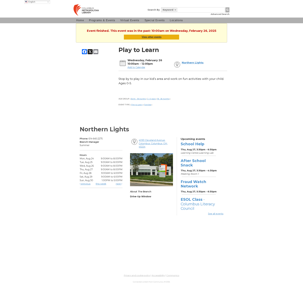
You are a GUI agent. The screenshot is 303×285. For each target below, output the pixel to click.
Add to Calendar (136, 67)
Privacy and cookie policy (137, 275)
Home (80, 20)
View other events (151, 37)
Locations (176, 20)
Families (147, 105)
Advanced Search (220, 14)
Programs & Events (102, 20)
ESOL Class (198, 204)
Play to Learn (137, 105)
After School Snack (193, 162)
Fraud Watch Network (193, 183)
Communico (172, 275)
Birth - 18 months (138, 99)
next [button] (118, 183)
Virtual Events (130, 20)
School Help (192, 144)
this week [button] (101, 183)
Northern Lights (193, 62)
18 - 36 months (163, 99)
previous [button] (85, 183)
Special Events (155, 20)
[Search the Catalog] (227, 9)
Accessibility (158, 275)
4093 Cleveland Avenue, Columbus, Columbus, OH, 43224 (153, 143)
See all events (215, 213)
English (31, 2)
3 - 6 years (151, 99)
